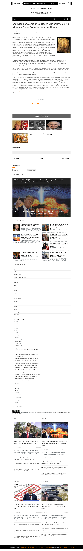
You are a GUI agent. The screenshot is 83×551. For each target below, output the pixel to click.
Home (41, 158)
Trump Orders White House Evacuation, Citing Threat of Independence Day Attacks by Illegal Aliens (41, 212)
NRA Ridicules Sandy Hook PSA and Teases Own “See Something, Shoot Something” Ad (59, 226)
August (16, 348)
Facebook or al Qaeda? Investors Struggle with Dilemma (27, 374)
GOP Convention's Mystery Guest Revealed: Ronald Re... (27, 352)
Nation (49, 32)
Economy (16, 282)
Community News (17, 274)
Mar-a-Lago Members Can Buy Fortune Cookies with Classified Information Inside (54, 523)
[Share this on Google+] (38, 103)
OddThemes (63, 547)
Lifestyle (15, 293)
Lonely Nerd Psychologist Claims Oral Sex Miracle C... (27, 367)
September (17, 345)
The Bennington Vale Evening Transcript (41, 8)
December (17, 339)
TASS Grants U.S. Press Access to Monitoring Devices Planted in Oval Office (26, 470)
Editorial (15, 285)
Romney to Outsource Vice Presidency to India (25, 378)
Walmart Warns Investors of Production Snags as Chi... (27, 358)
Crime (15, 279)
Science (15, 306)
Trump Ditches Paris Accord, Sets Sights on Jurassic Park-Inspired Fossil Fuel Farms (53, 462)
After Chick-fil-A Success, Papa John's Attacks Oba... (26, 376)
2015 (15, 330)
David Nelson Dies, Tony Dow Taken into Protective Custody (30, 226)
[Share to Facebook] (51, 103)
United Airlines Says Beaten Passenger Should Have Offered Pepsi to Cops (54, 535)
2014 (15, 332)
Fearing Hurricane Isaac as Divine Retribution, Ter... (26, 354)
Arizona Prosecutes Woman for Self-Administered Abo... (27, 349)
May (16, 388)
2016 (15, 328)
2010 (15, 402)
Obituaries (16, 301)
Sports (15, 309)
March (16, 392)
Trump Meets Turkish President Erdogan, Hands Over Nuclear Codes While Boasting (27, 464)
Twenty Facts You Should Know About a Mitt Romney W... (27, 369)
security (56, 32)
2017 (15, 326)
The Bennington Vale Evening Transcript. (33, 547)
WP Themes (71, 547)
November (17, 341)
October (17, 343)
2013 (15, 335)
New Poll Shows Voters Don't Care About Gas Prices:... (27, 360)
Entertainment (17, 288)
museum (44, 32)
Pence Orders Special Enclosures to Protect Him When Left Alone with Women (27, 536)
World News (16, 314)
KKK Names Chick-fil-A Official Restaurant (24, 381)
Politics (15, 304)
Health (15, 290)
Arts (14, 269)
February (17, 395)
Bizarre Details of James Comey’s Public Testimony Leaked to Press (29, 254)
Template (49, 547)
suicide (68, 32)
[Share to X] (32, 103)
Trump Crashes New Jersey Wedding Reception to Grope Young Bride (59, 236)
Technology (16, 312)
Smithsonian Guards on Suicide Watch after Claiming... (27, 363)
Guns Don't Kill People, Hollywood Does (24, 372)
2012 (15, 337)
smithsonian (62, 32)
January (17, 397)
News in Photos (17, 298)
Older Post (65, 158)
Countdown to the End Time (20, 277)
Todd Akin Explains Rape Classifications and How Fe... (27, 365)
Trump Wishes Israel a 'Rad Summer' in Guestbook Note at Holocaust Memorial (24, 458)
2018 (15, 324)
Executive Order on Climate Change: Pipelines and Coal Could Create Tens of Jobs (54, 468)
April (16, 390)
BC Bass (39, 412)
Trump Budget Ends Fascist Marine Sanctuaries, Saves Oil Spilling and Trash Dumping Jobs (54, 474)
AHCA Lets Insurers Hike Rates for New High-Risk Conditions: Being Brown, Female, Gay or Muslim (27, 506)
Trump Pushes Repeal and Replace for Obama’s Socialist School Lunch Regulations (26, 531)
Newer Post (17, 158)
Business (16, 271)
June (16, 386)
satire (52, 32)
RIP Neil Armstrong (19, 356)
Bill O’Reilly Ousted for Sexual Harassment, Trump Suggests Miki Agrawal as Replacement (55, 529)
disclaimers (21, 92)
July (16, 383)
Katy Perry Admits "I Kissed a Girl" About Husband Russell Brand (59, 245)
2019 (15, 321)
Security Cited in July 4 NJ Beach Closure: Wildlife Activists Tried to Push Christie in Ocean (58, 254)
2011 (15, 400)
